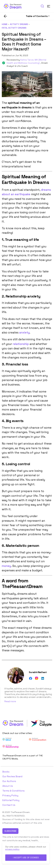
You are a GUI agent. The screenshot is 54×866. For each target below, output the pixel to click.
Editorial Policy (10, 800)
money (6, 566)
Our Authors (9, 781)
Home (4, 24)
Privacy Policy (10, 795)
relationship (21, 344)
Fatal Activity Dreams (14, 27)
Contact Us (8, 805)
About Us (7, 786)
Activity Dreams (19, 24)
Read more (10, 701)
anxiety (24, 332)
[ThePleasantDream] (14, 5)
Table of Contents (37, 16)
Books (5, 771)
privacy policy (12, 849)
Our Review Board (12, 776)
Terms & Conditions (13, 790)
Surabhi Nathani (37, 672)
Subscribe (10, 831)
